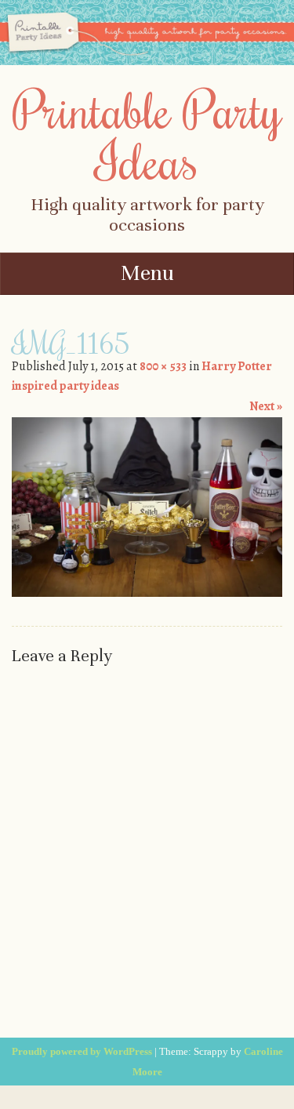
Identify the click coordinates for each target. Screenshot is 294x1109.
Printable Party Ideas (147, 134)
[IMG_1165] (147, 593)
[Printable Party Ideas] (147, 61)
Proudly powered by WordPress (82, 1051)
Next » (265, 406)
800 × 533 (163, 366)
